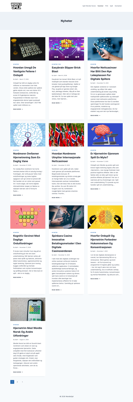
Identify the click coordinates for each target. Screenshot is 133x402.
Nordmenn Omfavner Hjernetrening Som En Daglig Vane (26, 157)
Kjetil (16, 79)
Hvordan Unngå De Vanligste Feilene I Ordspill (24, 71)
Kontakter (118, 6)
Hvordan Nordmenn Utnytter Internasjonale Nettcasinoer (66, 157)
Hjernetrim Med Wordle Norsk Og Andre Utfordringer (27, 331)
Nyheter (100, 6)
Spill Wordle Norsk (89, 6)
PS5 (106, 6)
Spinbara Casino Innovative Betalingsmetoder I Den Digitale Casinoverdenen (66, 243)
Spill (111, 6)
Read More (18, 109)
